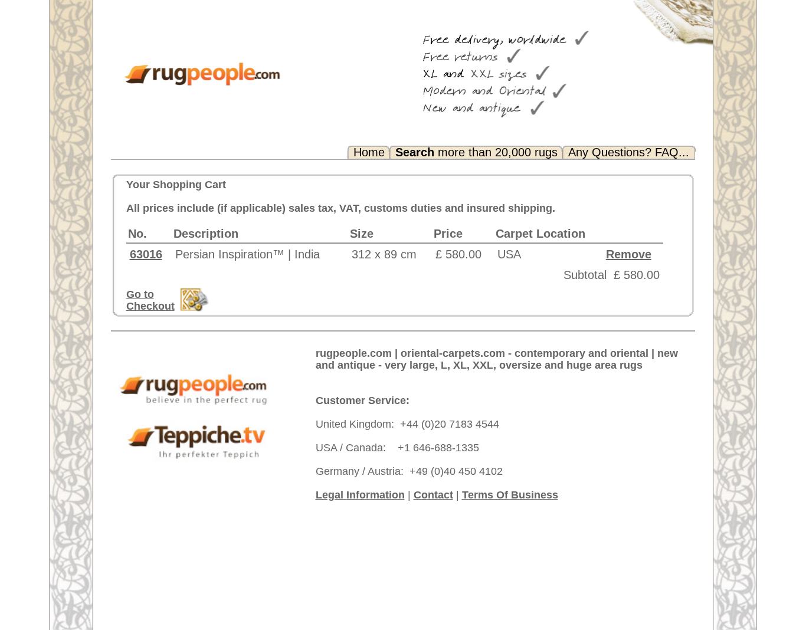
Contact (433, 495)
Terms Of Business (510, 495)
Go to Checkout (150, 300)
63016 (146, 254)
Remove (628, 254)
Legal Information (360, 495)
